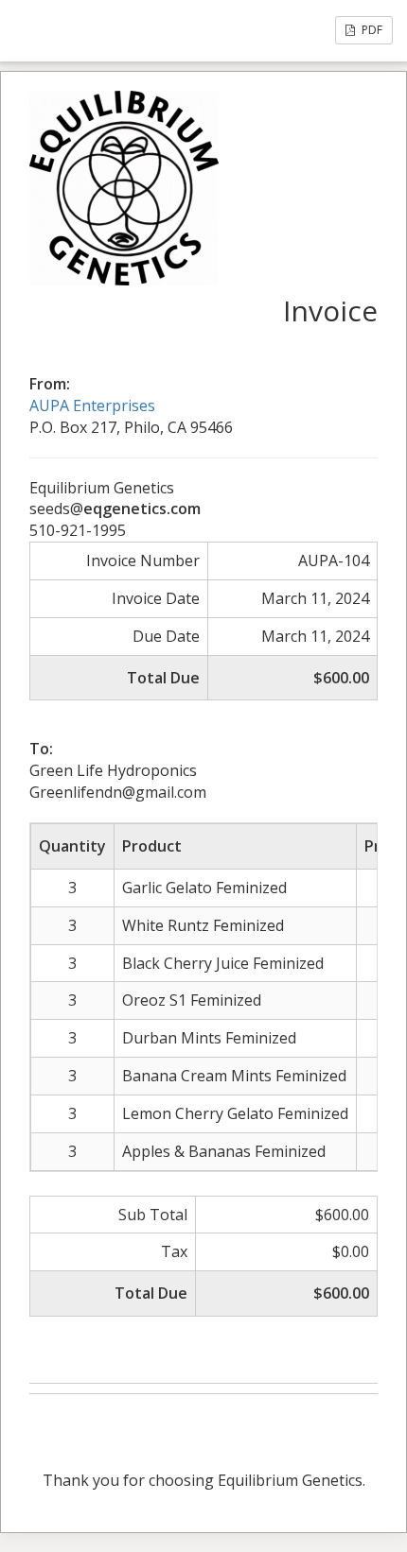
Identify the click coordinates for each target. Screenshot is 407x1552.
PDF (370, 30)
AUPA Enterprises (92, 405)
